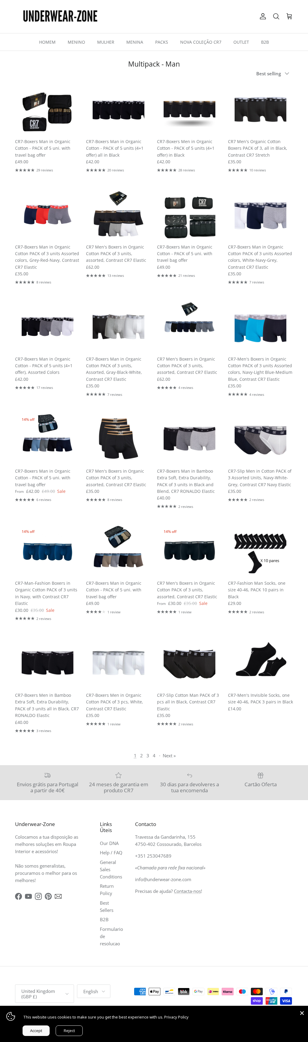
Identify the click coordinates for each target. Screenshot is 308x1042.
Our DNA (109, 843)
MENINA (134, 42)
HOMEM (47, 42)
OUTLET (241, 42)
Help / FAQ (111, 853)
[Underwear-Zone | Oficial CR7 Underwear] (60, 16)
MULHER (105, 42)
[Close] (302, 1012)
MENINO (76, 42)
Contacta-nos (187, 891)
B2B (265, 42)
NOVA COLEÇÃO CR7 (200, 42)
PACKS (161, 42)
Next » (169, 756)
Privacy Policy (176, 1017)
